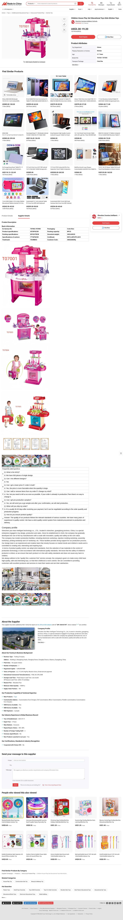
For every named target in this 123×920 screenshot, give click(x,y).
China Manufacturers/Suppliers (47, 908)
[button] (75, 3)
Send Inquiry (83, 37)
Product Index (92, 908)
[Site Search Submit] (81, 3)
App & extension (99, 9)
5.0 (100, 218)
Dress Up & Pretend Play (37, 13)
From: (10, 760)
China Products (34, 908)
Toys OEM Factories (34, 890)
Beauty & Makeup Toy (37, 881)
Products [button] (31, 4)
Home (3, 13)
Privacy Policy (89, 914)
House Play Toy (7, 881)
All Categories (8, 9)
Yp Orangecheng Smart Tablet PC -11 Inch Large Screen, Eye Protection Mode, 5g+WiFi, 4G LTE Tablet (12, 168)
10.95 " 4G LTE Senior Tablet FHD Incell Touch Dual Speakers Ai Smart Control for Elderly (109, 168)
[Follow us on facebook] (107, 903)
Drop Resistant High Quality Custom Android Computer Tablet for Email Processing (60, 134)
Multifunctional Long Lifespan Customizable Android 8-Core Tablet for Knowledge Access (85, 168)
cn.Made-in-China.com (78, 910)
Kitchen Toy (49, 13)
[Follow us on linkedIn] (120, 903)
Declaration (80, 914)
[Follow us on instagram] (112, 903)
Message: (9, 770)
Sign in (119, 5)
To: (11, 765)
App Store (6, 903)
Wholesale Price (72, 908)
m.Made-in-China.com (65, 910)
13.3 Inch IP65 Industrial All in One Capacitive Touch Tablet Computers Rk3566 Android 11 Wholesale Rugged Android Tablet (61, 168)
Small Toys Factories (19, 890)
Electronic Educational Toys (27, 894)
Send (15, 785)
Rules (120, 9)
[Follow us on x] (110, 903)
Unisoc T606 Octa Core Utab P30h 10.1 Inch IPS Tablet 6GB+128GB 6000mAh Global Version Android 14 (85, 100)
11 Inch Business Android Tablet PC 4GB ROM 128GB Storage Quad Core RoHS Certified (109, 100)
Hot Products (25, 908)
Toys (8, 13)
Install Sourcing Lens (46, 903)
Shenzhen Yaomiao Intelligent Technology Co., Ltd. (87, 21)
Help (89, 9)
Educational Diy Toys (100, 890)
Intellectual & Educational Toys (20, 13)
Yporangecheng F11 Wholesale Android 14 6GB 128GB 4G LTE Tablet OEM (37, 134)
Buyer (79, 9)
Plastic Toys (6, 890)
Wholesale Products (61, 908)
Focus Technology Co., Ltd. (49, 914)
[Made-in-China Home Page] (11, 4)
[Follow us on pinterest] (118, 903)
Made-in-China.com (54, 910)
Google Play (17, 903)
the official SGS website (44, 625)
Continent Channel (82, 908)
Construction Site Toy (21, 881)
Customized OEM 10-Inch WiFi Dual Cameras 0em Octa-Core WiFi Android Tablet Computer (60, 202)
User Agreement (71, 914)
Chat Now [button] (110, 37)
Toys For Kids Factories (50, 890)
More (3, 897)
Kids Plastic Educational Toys (82, 890)
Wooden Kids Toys (66, 890)
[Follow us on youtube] (115, 903)
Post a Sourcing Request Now (52, 785)
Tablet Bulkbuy (43, 894)
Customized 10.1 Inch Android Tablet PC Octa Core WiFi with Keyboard (36, 202)
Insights (99, 908)
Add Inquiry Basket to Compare (35, 62)
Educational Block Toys (9, 894)
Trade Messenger (30, 903)
